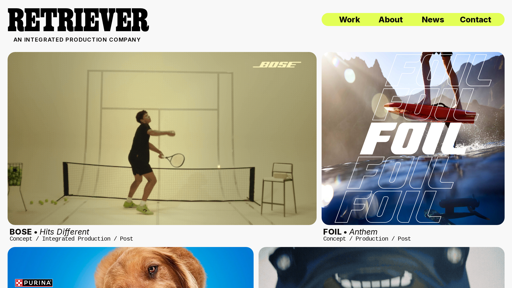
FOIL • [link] (350, 232)
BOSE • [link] (49, 232)
